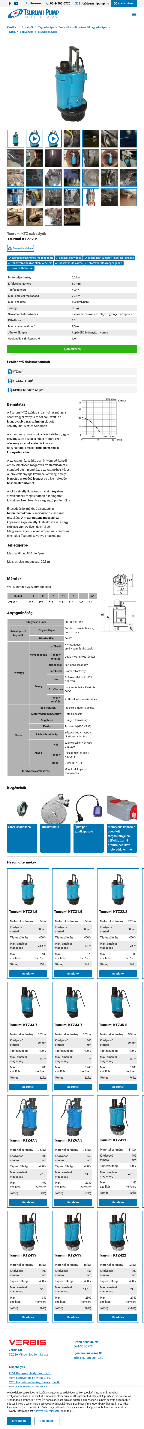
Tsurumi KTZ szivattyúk (20, 31)
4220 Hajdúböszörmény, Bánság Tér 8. (34, 1382)
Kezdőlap (12, 27)
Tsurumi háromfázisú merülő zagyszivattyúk (82, 27)
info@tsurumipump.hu (88, 1357)
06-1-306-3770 (83, 1346)
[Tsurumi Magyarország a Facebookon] (10, 3)
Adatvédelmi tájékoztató (48, 1410)
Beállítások (47, 1421)
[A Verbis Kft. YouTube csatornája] (16, 3)
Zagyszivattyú (46, 27)
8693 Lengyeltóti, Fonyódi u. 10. (30, 1378)
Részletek (28, 973)
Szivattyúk (27, 27)
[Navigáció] (134, 14)
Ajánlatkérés (72, 349)
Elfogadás (19, 1421)
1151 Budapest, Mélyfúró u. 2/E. (30, 1373)
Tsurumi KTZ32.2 (47, 31)
